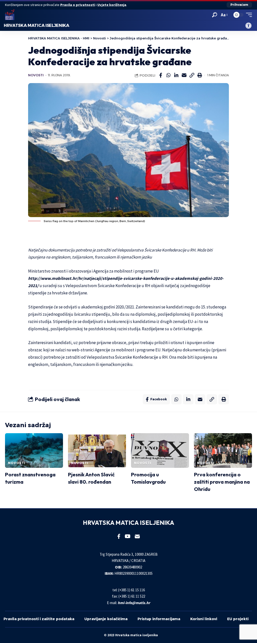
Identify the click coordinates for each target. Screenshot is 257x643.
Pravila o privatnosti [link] (77, 5)
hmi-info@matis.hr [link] (134, 602)
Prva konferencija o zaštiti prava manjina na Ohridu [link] (222, 481)
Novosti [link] (36, 75)
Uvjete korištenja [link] (111, 5)
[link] (248, 25)
